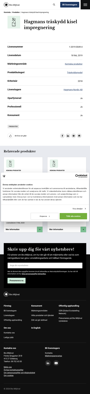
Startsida (7, 12)
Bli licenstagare (69, 4)
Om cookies (8, 375)
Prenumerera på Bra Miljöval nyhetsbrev (70, 319)
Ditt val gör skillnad (39, 320)
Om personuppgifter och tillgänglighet (19, 373)
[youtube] (56, 363)
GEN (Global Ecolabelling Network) (69, 312)
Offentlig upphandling (13, 320)
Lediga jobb (8, 337)
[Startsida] (26, 4)
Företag (7, 306)
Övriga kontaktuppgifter (13, 370)
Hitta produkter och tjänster (42, 315)
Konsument (36, 306)
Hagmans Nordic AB (73, 89)
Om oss (7, 328)
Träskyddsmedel (74, 72)
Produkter (16, 12)
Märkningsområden (39, 311)
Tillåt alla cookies (73, 216)
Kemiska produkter (73, 64)
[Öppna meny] (85, 4)
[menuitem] (17, 314)
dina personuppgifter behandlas (34, 274)
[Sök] (54, 4)
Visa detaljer (78, 209)
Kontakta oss (9, 333)
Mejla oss (8, 367)
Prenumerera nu (16, 280)
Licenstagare (9, 315)
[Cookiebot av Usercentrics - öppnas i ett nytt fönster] (77, 176)
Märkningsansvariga (53, 356)
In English (35, 328)
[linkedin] (48, 363)
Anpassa (43, 216)
